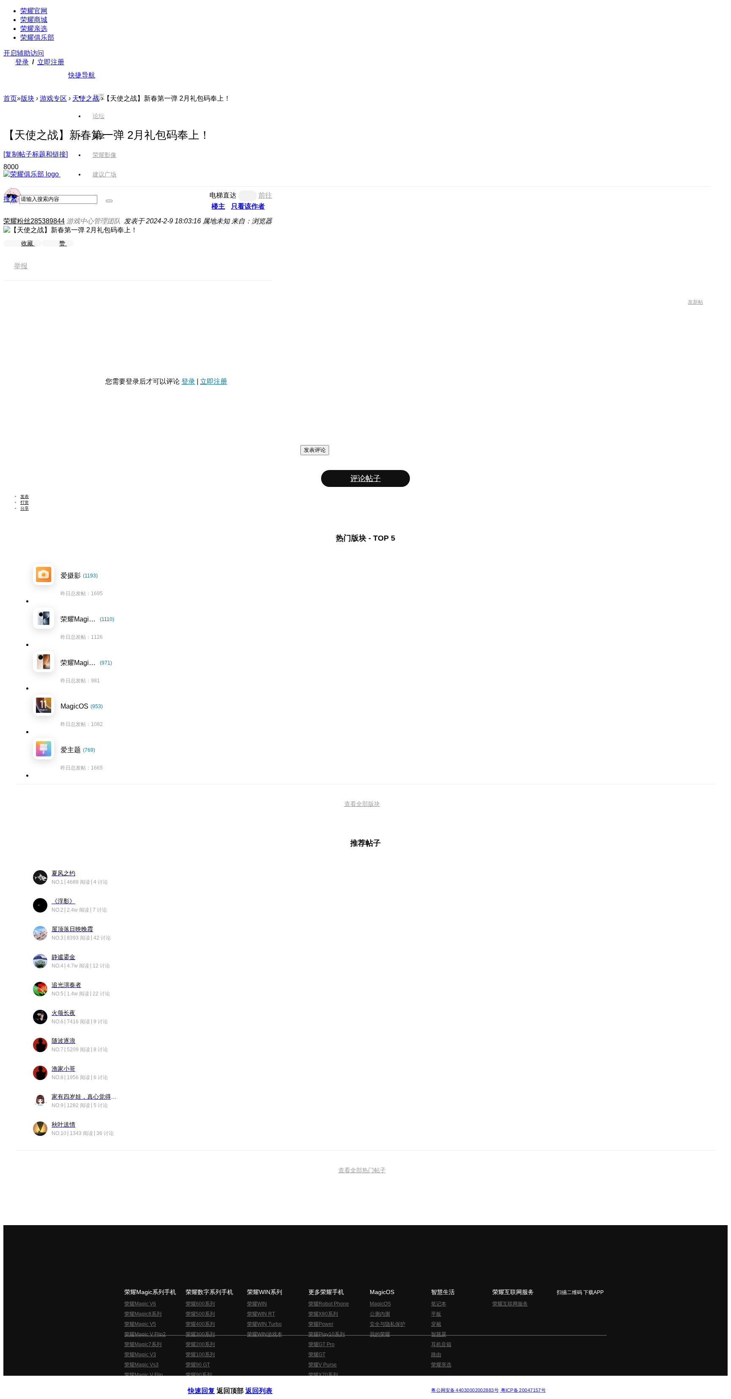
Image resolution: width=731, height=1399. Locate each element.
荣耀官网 (33, 10)
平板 (436, 1314)
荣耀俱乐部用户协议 (210, 1383)
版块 (27, 98)
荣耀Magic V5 (140, 1324)
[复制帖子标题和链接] (35, 154)
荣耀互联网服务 (510, 1304)
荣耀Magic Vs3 (141, 1365)
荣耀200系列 (200, 1344)
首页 (98, 96)
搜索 (10, 199)
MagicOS (380, 1304)
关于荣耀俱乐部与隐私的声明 (266, 1383)
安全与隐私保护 (387, 1324)
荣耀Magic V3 (140, 1355)
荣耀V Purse (322, 1365)
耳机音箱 (441, 1344)
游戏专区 (53, 98)
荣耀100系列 (200, 1355)
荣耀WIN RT (261, 1314)
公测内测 (380, 1314)
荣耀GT (316, 1355)
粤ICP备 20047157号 (523, 1390)
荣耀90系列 (199, 1375)
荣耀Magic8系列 (143, 1314)
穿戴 (436, 1324)
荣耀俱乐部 (37, 37)
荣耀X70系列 (323, 1375)
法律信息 (337, 1383)
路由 (436, 1355)
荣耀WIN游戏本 (264, 1334)
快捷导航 (81, 75)
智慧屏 (438, 1334)
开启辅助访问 (23, 53)
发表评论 (315, 450)
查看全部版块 (362, 803)
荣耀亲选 (33, 28)
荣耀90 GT (198, 1365)
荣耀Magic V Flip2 (145, 1334)
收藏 (28, 243)
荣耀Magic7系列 (143, 1344)
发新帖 (695, 302)
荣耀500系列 (200, 1314)
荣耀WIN (257, 1304)
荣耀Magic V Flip (143, 1375)
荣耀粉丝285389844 (34, 221)
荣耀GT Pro (321, 1344)
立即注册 (50, 62)
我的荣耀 (380, 1334)
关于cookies (314, 1383)
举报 (20, 265)
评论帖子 (365, 478)
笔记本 (438, 1304)
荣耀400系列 (200, 1324)
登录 (22, 62)
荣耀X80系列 (323, 1314)
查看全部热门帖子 (362, 1170)
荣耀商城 (33, 19)
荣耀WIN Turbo (264, 1324)
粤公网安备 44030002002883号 (464, 1390)
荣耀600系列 (200, 1304)
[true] (109, 201)
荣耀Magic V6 (140, 1304)
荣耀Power (320, 1324)
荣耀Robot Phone (328, 1304)
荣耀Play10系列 (326, 1334)
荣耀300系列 (200, 1334)
